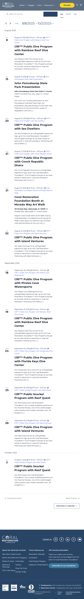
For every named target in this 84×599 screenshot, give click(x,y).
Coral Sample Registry (37, 561)
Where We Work (8, 558)
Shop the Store (21, 568)
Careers (18, 565)
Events (18, 554)
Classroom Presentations (38, 565)
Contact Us (47, 539)
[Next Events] (10, 23)
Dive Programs (21, 558)
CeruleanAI (33, 558)
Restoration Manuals (36, 554)
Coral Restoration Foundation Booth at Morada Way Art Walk (29, 200)
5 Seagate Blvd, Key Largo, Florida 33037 (69, 588)
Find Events (50, 14)
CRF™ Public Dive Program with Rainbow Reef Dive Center (33, 50)
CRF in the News (8, 570)
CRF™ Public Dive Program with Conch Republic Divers (33, 161)
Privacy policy (59, 592)
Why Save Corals (8, 554)
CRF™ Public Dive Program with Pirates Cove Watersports (33, 283)
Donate (67, 5)
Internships (19, 561)
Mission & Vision (8, 561)
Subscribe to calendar (65, 506)
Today (17, 23)
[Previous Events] (6, 23)
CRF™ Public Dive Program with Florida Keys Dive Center (33, 361)
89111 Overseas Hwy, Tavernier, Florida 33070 (67, 585)
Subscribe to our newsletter (64, 566)
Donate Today (20, 572)
